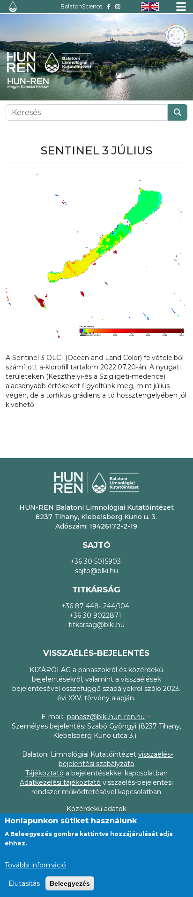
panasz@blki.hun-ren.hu (106, 717)
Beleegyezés (70, 883)
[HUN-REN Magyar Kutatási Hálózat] (33, 83)
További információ (35, 865)
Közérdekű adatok (96, 809)
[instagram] (117, 6)
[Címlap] (13, 7)
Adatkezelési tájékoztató (60, 782)
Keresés (177, 112)
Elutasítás (24, 883)
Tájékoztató (44, 773)
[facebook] (109, 6)
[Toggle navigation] (181, 6)
